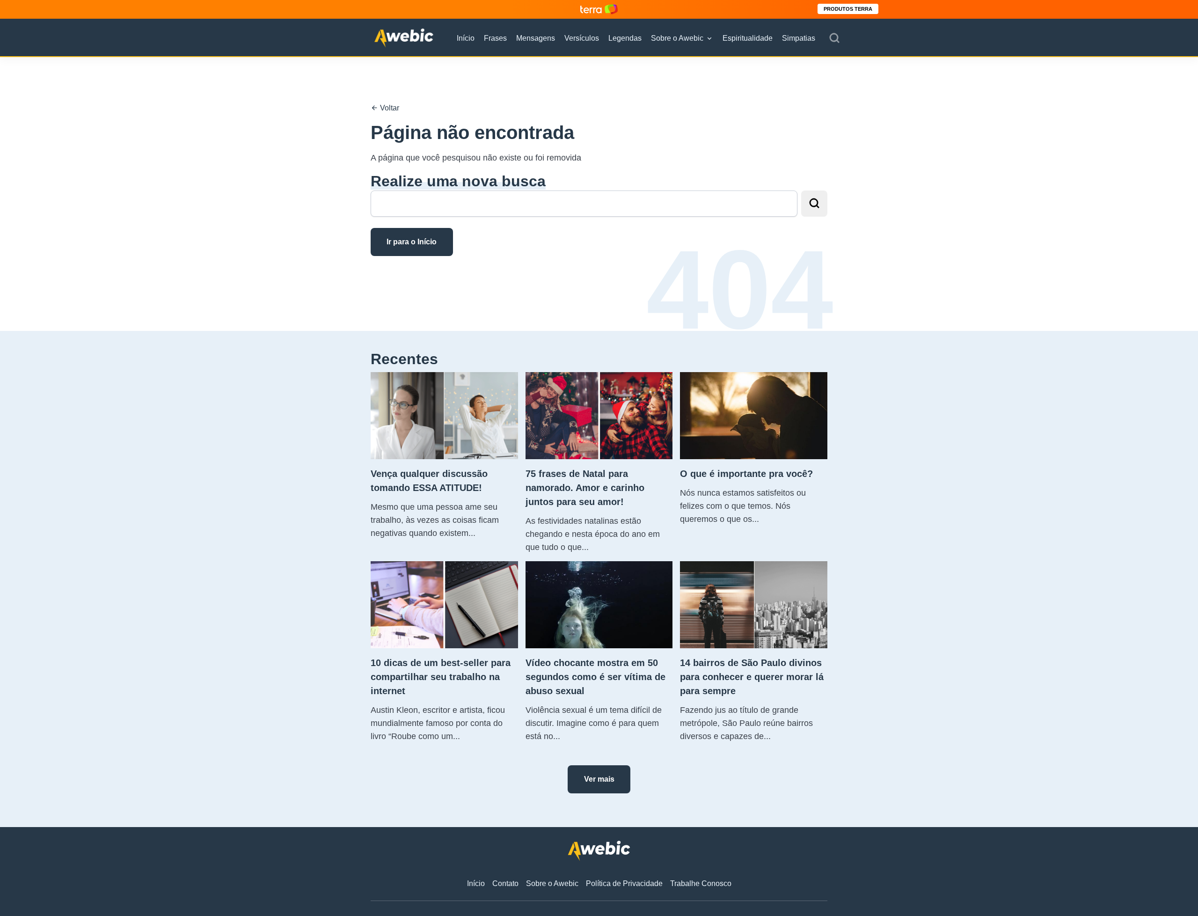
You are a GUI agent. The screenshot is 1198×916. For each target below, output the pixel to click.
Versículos (581, 38)
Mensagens (535, 38)
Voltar (388, 108)
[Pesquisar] (834, 38)
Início (466, 38)
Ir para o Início (412, 242)
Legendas (625, 38)
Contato (505, 883)
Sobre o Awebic (677, 38)
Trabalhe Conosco (700, 883)
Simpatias (798, 38)
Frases (495, 38)
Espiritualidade (748, 38)
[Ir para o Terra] (599, 9)
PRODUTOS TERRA (848, 9)
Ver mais (599, 779)
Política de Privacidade (624, 883)
